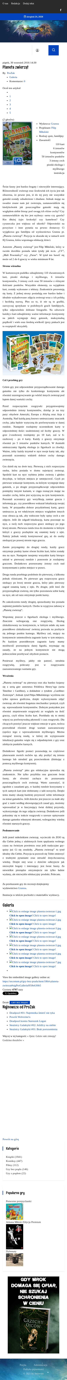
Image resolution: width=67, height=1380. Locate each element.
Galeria (13, 77)
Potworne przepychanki (18, 1201)
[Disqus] (33, 1089)
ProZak (11, 73)
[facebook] (60, 10)
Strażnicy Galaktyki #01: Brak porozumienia (33, 1029)
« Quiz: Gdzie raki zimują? (41, 1036)
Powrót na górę (11, 1139)
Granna (55, 123)
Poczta (23, 1365)
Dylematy (11, 1251)
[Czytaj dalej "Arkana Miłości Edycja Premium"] (14, 1236)
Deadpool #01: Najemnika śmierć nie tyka (32, 1012)
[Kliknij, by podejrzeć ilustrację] (17, 143)
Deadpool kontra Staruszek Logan (27, 1021)
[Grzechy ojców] (33, 1314)
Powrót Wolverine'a (19, 1017)
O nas (5, 3)
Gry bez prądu (19, 1003)
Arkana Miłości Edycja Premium (23, 1222)
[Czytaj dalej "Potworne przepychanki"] (14, 1211)
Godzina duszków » (13, 1040)
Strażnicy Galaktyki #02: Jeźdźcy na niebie (32, 1025)
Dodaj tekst (28, 3)
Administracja (40, 1365)
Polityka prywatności (33, 1369)
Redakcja (15, 3)
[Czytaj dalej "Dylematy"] (14, 1259)
